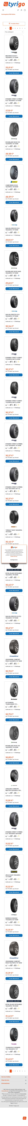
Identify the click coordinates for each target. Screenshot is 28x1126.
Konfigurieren (14, 559)
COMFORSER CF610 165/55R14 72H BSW (12, 186)
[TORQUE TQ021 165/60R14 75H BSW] (14, 517)
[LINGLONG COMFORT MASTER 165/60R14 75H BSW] (14, 776)
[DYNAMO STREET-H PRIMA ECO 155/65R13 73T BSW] (14, 86)
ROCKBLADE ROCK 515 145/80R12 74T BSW (13, 142)
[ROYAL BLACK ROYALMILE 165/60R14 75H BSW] (14, 992)
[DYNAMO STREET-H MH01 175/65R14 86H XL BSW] (14, 345)
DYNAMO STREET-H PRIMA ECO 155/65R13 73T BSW (14, 99)
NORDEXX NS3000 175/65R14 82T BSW (12, 918)
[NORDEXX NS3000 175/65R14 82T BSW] (14, 905)
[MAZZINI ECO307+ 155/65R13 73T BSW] (14, 43)
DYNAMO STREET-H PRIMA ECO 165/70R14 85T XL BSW (14, 487)
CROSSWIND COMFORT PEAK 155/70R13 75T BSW (14, 962)
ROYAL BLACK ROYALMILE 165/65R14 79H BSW (14, 574)
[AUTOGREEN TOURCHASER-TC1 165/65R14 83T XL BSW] (14, 690)
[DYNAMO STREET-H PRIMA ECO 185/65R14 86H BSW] (14, 819)
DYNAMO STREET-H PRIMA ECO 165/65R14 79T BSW (14, 444)
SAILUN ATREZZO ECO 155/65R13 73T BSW (13, 229)
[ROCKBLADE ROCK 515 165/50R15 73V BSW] (14, 733)
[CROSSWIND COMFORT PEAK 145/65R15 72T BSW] (14, 647)
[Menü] (3, 10)
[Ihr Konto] (21, 10)
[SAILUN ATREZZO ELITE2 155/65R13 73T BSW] (14, 604)
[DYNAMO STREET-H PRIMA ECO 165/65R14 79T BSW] (14, 431)
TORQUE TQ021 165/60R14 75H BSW (14, 530)
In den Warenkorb (14, 73)
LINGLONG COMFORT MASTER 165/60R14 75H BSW (13, 789)
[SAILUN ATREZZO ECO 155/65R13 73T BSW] (14, 215)
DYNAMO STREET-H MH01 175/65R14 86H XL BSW (14, 358)
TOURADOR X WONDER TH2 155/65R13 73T (13, 1048)
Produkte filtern (15, 23)
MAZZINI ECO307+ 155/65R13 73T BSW (12, 56)
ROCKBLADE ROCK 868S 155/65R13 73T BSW (13, 272)
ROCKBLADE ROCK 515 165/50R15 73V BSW (13, 746)
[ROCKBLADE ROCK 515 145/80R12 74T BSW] (14, 129)
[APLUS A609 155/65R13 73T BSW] (14, 862)
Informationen (5, 1083)
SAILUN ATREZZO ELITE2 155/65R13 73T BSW (13, 617)
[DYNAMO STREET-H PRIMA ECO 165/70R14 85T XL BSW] (14, 474)
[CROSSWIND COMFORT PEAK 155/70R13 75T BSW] (14, 948)
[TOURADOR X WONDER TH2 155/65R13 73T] (14, 1035)
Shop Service (5, 1080)
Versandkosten (5, 1090)
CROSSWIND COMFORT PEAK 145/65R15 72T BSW (14, 660)
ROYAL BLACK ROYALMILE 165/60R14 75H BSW (14, 1005)
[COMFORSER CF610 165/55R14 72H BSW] (14, 172)
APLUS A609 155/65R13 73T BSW (13, 875)
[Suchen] (18, 10)
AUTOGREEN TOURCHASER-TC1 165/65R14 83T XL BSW (13, 703)
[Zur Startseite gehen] (14, 4)
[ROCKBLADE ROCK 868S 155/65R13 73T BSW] (14, 259)
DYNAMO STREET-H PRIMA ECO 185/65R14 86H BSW (14, 832)
